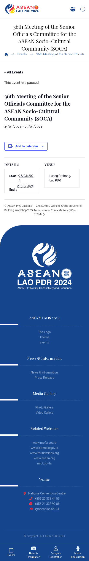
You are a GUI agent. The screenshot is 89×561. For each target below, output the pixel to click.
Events (44, 342)
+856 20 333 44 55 (47, 498)
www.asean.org (44, 458)
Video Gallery (44, 412)
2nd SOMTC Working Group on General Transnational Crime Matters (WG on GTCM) (58, 210)
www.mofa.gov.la (44, 442)
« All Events (13, 72)
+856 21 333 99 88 (47, 503)
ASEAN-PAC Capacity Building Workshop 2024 (18, 208)
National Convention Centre (47, 493)
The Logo (44, 332)
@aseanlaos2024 (47, 509)
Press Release (44, 377)
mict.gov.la (44, 463)
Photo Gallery (44, 407)
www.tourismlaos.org (44, 453)
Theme (44, 337)
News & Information (44, 372)
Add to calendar (26, 146)
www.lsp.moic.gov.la (44, 448)
